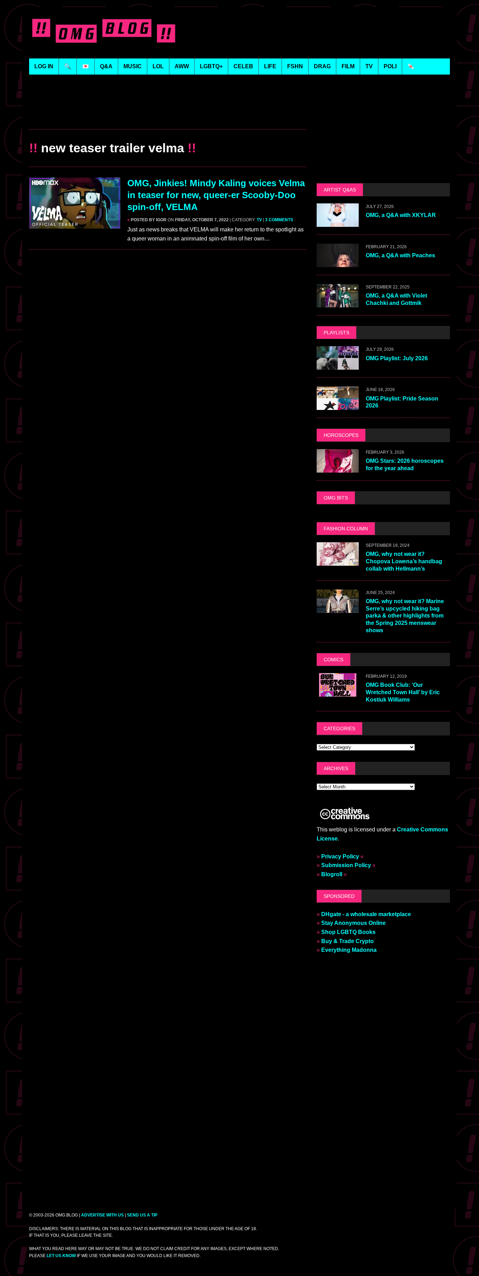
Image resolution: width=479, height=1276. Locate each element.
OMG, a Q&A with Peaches (400, 255)
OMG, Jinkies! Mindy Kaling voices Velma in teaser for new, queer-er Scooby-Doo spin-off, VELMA (216, 195)
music (132, 66)
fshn (295, 66)
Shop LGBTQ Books (348, 932)
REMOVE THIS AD (167, 114)
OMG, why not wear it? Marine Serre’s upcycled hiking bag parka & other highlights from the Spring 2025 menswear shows (405, 615)
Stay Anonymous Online (353, 923)
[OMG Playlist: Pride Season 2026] (338, 406)
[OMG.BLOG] (104, 29)
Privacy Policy (340, 856)
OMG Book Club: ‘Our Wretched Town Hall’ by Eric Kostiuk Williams (403, 692)
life (270, 66)
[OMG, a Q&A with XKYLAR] (338, 222)
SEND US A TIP (142, 1215)
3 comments (279, 219)
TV (259, 219)
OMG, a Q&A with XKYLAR (401, 215)
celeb (243, 66)
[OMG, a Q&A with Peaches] (338, 263)
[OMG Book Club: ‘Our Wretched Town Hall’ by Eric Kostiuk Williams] (338, 692)
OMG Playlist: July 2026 (397, 358)
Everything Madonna (349, 950)
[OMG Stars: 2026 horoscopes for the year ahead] (338, 468)
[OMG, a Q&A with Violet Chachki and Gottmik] (338, 303)
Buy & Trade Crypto (347, 941)
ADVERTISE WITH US (102, 1215)
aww (182, 66)
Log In (43, 66)
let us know (61, 1255)
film (348, 66)
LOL (158, 66)
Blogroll (331, 874)
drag (322, 66)
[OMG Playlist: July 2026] (338, 365)
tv (369, 66)
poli (390, 66)
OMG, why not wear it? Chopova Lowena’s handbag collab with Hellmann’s (404, 561)
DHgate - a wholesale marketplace (366, 914)
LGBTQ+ (211, 66)
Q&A (106, 66)
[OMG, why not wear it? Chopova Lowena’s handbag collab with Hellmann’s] (338, 561)
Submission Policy (346, 865)
